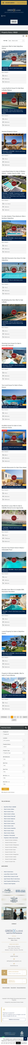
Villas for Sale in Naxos (9, 830)
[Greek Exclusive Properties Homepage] (14, 10)
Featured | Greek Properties (9, 883)
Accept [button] (18, 1043)
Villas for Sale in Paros (9, 811)
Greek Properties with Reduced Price (11, 881)
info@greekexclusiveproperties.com (14, 961)
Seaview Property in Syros (9, 131)
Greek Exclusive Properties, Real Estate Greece (14, 12)
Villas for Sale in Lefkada (9, 814)
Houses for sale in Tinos (10, 852)
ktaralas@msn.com (14, 965)
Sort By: (5, 40)
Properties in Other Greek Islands (11, 837)
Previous (4, 717)
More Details (5, 72)
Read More (24, 1043)
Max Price (5, 769)
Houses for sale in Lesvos (10, 842)
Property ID (5, 731)
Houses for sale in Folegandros (12, 854)
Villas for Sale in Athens (9, 809)
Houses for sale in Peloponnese (12, 844)
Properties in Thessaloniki (9, 835)
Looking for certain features (8, 792)
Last (13, 719)
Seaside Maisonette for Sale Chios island (14, 467)
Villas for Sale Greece (8, 871)
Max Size (6, 781)
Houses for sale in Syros (10, 849)
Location (5, 738)
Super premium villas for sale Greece (12, 878)
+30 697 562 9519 (14, 956)
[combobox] (16, 40)
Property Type (6, 750)
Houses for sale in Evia (10, 861)
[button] (4, 16)
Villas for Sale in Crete (8, 825)
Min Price (5, 763)
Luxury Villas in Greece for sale (10, 874)
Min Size (6, 775)
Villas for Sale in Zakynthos (10, 828)
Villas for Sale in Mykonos (9, 818)
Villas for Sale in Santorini (9, 823)
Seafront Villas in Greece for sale (11, 876)
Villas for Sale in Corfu (8, 821)
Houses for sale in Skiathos (11, 847)
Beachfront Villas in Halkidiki (10, 806)
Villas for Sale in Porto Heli (9, 816)
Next (24, 717)
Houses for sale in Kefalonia (11, 840)
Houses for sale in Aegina (10, 859)
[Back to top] (25, 1039)
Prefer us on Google (14, 1019)
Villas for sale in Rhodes (9, 833)
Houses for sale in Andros (10, 856)
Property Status (6, 744)
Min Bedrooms (6, 756)
